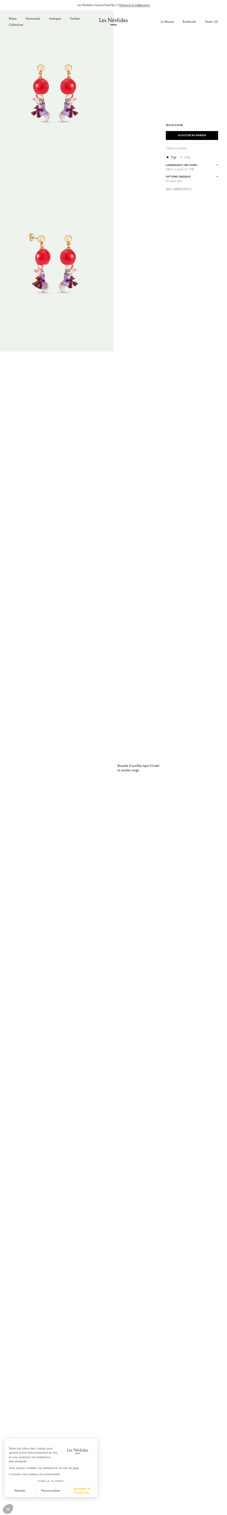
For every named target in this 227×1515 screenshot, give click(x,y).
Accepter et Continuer (82, 1490)
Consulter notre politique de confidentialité (34, 1474)
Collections (16, 25)
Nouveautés (32, 18)
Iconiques (55, 18)
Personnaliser (51, 1490)
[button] (8, 1509)
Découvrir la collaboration (134, 5)
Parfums (75, 18)
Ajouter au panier (192, 135)
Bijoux (13, 18)
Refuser (19, 1490)
